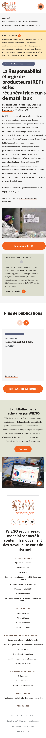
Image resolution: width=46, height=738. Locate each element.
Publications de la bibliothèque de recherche (23, 698)
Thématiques (23, 618)
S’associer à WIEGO (23, 589)
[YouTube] (32, 522)
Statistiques (23, 649)
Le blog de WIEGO (23, 663)
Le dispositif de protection (23, 726)
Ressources (23, 706)
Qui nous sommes (23, 558)
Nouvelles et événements (23, 671)
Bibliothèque (23, 693)
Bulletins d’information (23, 685)
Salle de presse (23, 681)
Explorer (23, 449)
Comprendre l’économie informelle (23, 635)
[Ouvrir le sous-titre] (39, 483)
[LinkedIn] (26, 522)
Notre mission (23, 567)
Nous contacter (23, 593)
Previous (20, 323)
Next (26, 323)
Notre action (23, 609)
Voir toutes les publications (23, 388)
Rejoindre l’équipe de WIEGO (23, 584)
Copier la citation (13, 291)
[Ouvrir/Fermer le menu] (41, 6)
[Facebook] (20, 522)
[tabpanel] (23, 472)
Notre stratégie (23, 627)
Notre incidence (23, 623)
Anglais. (16, 191)
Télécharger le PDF (18, 246)
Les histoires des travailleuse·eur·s (23, 659)
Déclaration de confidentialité (23, 716)
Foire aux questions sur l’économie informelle (23, 645)
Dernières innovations (23, 654)
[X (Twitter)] (13, 522)
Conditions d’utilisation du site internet (23, 721)
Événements (23, 676)
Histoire (23, 572)
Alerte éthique (23, 731)
